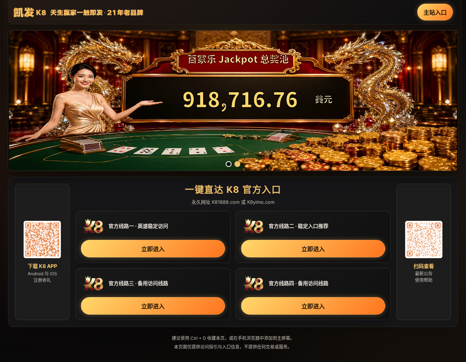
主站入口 (435, 12)
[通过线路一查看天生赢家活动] (233, 101)
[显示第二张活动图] (237, 164)
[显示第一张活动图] (229, 164)
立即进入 (153, 249)
